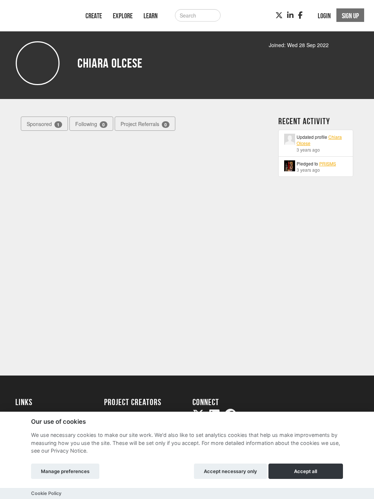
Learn (151, 16)
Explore (123, 16)
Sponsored (43, 124)
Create (93, 16)
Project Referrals (144, 124)
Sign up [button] (350, 16)
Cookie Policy (46, 493)
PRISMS (327, 163)
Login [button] (324, 16)
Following (90, 124)
